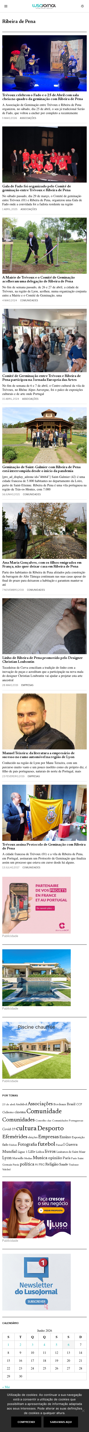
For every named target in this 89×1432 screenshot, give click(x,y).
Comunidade (44, 1112)
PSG (41, 1164)
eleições (32, 1137)
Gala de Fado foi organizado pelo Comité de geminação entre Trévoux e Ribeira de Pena (36, 188)
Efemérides (14, 1137)
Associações (28, 118)
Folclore (13, 1145)
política (27, 1164)
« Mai (6, 1387)
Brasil (71, 1104)
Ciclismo (8, 1112)
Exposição (78, 1137)
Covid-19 (9, 1129)
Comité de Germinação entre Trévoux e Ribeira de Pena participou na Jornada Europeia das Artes (41, 378)
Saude (63, 1164)
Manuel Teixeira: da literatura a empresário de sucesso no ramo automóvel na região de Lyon (38, 755)
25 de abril (8, 1104)
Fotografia (27, 1145)
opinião (55, 1158)
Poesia (16, 1165)
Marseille (18, 1158)
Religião (52, 1165)
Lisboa (40, 1152)
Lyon (7, 1158)
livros (50, 1152)
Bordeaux (59, 1104)
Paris (67, 1158)
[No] (83, 1410)
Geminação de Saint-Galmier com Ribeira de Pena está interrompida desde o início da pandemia (41, 469)
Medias (28, 1158)
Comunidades (29, 300)
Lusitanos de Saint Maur (70, 1152)
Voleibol (6, 1169)
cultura (26, 1128)
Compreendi (26, 1422)
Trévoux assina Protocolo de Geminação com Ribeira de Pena (44, 846)
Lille (31, 1152)
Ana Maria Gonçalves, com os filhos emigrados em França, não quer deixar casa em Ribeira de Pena (41, 564)
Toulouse (74, 1164)
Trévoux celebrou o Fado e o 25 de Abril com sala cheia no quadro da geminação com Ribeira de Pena (42, 97)
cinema (20, 1112)
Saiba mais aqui (61, 1422)
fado (5, 1145)
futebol (46, 1144)
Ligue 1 (23, 1152)
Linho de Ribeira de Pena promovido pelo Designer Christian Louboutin (42, 660)
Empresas (27, 685)
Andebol (21, 1104)
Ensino (65, 1137)
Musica (40, 1158)
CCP (79, 1104)
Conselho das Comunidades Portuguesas (59, 1120)
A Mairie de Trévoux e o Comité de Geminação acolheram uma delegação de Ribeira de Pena (38, 279)
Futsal (59, 1145)
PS (36, 1165)
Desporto (50, 1129)
